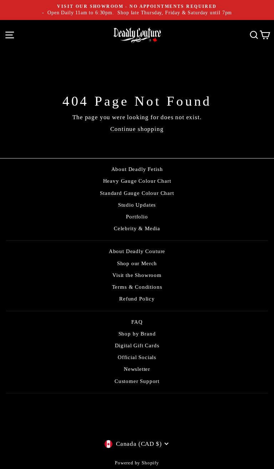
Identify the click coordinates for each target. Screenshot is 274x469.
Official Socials (137, 357)
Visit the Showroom (137, 275)
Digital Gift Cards (137, 345)
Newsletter (137, 369)
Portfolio (137, 216)
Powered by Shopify (137, 462)
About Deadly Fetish (137, 169)
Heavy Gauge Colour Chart (137, 181)
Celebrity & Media (137, 228)
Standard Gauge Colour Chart (137, 193)
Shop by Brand (137, 334)
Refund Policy (137, 299)
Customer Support (137, 381)
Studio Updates (137, 205)
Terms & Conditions (137, 287)
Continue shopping (136, 129)
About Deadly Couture (137, 251)
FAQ (136, 322)
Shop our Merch (137, 263)
